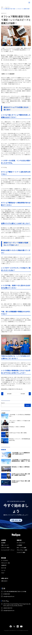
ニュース (3, 570)
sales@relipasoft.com (8, 596)
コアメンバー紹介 (5, 547)
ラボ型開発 (19, 545)
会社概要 (3, 542)
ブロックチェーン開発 (22, 550)
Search (3, 403)
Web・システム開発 (21, 547)
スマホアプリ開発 (21, 552)
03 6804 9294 (6, 594)
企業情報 (3, 540)
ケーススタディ (4, 560)
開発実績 (3, 558)
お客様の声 (3, 565)
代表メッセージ (4, 545)
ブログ (2, 573)
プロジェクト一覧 (5, 563)
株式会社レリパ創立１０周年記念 (17, 426)
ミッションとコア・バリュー (8, 550)
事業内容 (19, 540)
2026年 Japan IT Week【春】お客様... (18, 432)
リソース (3, 568)
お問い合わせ (15, 520)
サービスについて (21, 542)
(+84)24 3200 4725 (7, 608)
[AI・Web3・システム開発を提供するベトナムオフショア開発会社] (4, 2)
